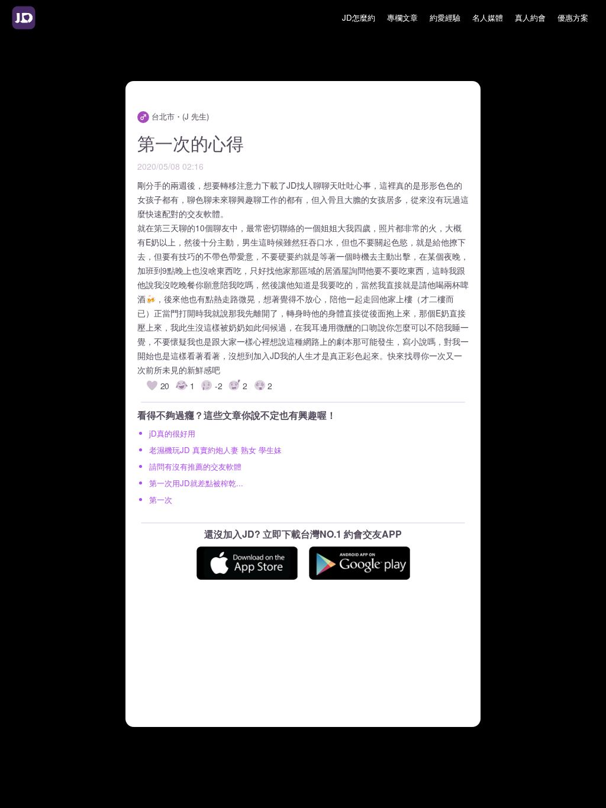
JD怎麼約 (358, 17)
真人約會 (530, 17)
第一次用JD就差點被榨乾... (196, 483)
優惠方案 (572, 17)
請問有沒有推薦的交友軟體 (195, 466)
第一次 (160, 499)
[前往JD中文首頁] (24, 18)
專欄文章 (402, 17)
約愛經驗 (445, 17)
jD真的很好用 (172, 433)
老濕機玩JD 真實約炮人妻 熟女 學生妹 (215, 449)
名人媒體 (487, 17)
